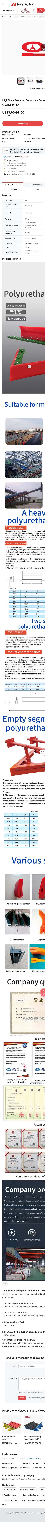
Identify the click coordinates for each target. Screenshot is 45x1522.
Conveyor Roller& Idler (31, 1463)
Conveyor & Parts (39, 17)
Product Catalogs (34, 1459)
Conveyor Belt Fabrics (31, 1495)
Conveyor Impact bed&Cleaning (12, 1467)
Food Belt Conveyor (11, 1495)
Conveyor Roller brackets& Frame (33, 1467)
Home (4, 17)
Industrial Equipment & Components (20, 17)
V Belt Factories (9, 1489)
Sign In (5, 174)
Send (22, 1398)
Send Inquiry (23, 123)
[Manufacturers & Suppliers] (22, 4)
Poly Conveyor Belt (11, 1500)
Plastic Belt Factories (27, 1489)
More (4, 1505)
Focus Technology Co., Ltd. (29, 1513)
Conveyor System (8, 1463)
